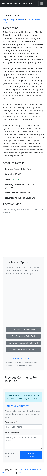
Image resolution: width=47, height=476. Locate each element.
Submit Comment (31, 455)
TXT (19, 472)
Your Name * (11, 422)
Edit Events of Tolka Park (23, 349)
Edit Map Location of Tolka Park (23, 343)
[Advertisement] (23, 300)
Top (5, 19)
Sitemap (5, 472)
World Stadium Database (30, 469)
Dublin (30, 19)
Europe (12, 19)
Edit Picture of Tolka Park (23, 336)
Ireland (21, 19)
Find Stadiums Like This (24, 358)
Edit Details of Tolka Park (23, 329)
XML (13, 472)
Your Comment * (13, 432)
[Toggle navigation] (41, 3)
